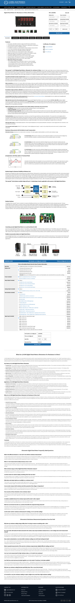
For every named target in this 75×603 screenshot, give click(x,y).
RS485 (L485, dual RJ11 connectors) (27, 295)
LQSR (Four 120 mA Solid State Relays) (27, 287)
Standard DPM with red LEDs (25, 269)
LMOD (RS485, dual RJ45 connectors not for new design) (31, 297)
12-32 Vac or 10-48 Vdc (59, 174)
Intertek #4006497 (48, 46)
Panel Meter (21, 582)
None (21, 280)
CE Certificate (48, 51)
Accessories (56, 7)
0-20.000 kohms (23, 323)
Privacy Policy (24, 593)
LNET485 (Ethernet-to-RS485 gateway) (27, 304)
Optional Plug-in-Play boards (32, 173)
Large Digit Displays (30, 7)
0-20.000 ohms (23, 318)
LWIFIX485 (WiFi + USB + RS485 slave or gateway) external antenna (33, 314)
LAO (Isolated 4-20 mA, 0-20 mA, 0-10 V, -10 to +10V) (30, 290)
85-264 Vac (45, 174)
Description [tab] (7, 38)
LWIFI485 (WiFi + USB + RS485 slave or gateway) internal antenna (32, 312)
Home (5, 9)
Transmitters (20, 7)
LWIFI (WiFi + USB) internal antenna (27, 309)
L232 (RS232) (22, 294)
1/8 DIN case (35, 176)
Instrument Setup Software (39, 96)
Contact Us (41, 593)
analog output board (26, 174)
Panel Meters (26, 582)
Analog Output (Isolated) (64, 19)
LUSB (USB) (22, 299)
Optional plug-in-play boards (14, 205)
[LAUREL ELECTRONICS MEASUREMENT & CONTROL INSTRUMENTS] (6, 2)
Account (61, 2)
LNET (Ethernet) (23, 302)
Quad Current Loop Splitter (44, 7)
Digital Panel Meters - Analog (19, 9)
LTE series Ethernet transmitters (45, 230)
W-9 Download (42, 595)
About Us (23, 589)
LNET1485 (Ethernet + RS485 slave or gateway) (29, 307)
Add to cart (59, 33)
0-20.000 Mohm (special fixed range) (27, 328)
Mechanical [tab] (32, 38)
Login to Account (42, 589)
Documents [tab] (39, 38)
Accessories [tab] (46, 38)
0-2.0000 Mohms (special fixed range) (27, 326)
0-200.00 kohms (23, 324)
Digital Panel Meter (15, 582)
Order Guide (64, 29)
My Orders (41, 591)
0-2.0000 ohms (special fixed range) (27, 316)
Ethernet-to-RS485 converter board (12, 230)
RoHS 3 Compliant (49, 49)
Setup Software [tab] (24, 38)
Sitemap (51, 600)
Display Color (51, 15)
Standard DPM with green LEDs (26, 268)
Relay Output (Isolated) (53, 19)
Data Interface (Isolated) (53, 23)
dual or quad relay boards (14, 174)
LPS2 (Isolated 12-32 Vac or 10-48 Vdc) (27, 278)
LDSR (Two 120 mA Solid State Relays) (27, 283)
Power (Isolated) (63, 15)
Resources (64, 7)
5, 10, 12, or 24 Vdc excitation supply (51, 177)
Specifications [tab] (15, 38)
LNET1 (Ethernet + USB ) (25, 306)
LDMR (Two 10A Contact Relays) (26, 282)
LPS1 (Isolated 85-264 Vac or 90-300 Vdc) (28, 276)
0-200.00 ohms (23, 319)
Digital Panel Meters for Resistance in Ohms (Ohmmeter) (31, 266)
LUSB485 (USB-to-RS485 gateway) (26, 301)
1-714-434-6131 (9, 592)
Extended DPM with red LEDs (25, 273)
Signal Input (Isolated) (64, 23)
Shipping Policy (24, 591)
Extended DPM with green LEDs (26, 271)
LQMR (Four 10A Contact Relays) (26, 285)
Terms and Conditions (25, 595)
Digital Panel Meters (9, 7)
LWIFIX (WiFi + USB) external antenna (27, 311)
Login (66, 2)
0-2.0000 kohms (23, 321)
